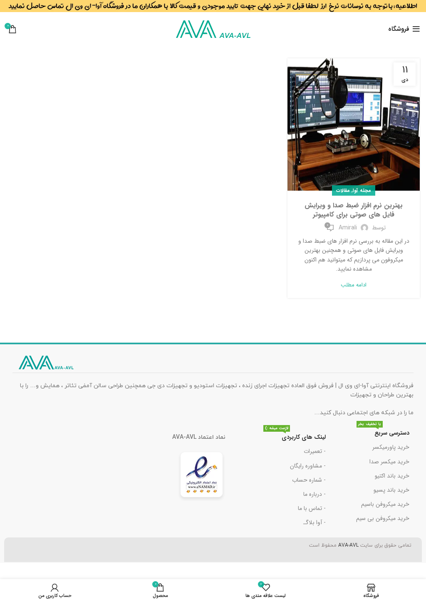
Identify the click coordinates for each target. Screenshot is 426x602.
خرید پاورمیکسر (390, 447)
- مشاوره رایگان (308, 465)
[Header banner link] (213, 8)
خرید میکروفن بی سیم (382, 518)
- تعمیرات (315, 451)
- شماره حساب (309, 480)
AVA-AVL (348, 545)
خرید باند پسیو (391, 490)
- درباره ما (314, 494)
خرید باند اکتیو (392, 475)
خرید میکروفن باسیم (385, 504)
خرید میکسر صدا (389, 461)
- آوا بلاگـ (314, 522)
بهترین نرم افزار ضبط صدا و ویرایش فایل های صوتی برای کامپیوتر (354, 210)
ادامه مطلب (354, 285)
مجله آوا (362, 190)
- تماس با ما (312, 508)
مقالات (343, 190)
